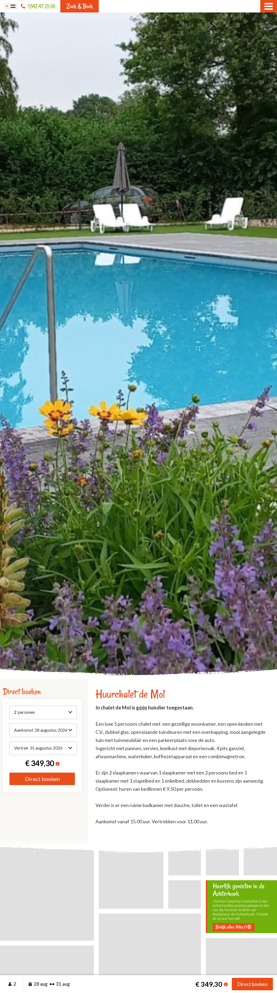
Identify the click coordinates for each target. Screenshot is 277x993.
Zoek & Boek (79, 6)
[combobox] (11, 6)
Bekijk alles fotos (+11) (233, 927)
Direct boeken (42, 779)
